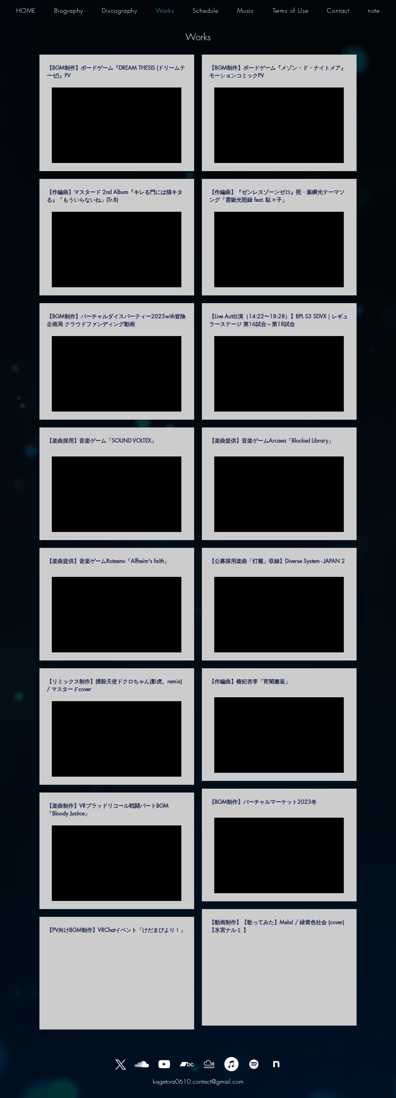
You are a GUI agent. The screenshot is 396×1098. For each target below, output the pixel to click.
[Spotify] (254, 1064)
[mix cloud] (209, 1064)
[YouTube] (164, 1064)
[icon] (276, 1064)
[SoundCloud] (142, 1064)
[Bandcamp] (186, 1064)
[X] (119, 1064)
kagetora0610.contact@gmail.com (198, 1081)
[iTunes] (231, 1064)
